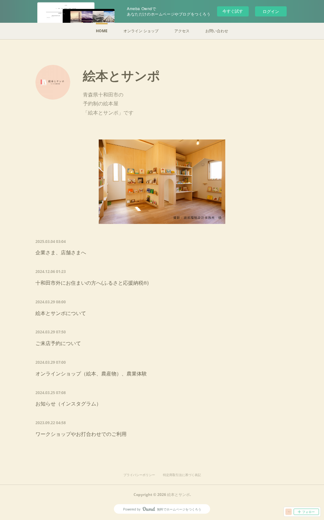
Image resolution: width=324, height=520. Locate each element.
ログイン (271, 11)
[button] (101, 31)
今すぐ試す (232, 11)
